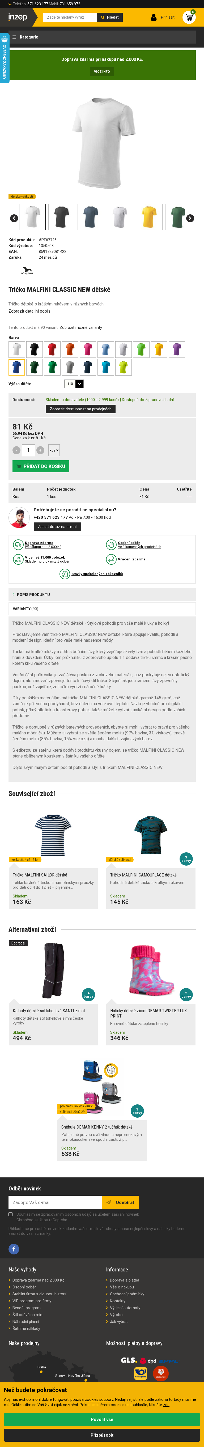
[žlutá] (159, 349)
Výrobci (116, 1314)
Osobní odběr (24, 1287)
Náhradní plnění (25, 1321)
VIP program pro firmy (31, 1301)
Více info (102, 72)
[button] (14, 218)
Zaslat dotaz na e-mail (57, 526)
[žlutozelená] (123, 367)
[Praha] (41, 1372)
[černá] (34, 349)
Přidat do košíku (44, 466)
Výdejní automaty (125, 1307)
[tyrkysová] (105, 367)
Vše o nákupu (122, 1287)
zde (166, 1405)
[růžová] (88, 349)
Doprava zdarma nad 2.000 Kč (38, 1280)
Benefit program (26, 1307)
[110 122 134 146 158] (74, 384)
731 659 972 (70, 4)
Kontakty (117, 1301)
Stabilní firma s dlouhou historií (39, 1294)
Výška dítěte (19, 383)
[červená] (52, 349)
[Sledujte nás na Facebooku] (13, 1249)
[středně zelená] (52, 367)
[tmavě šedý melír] (70, 367)
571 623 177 (37, 4)
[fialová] (177, 349)
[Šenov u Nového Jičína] (85, 1380)
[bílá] (16, 349)
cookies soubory (99, 1399)
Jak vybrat (119, 1321)
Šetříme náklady (26, 1328)
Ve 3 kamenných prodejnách (139, 545)
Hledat (113, 17)
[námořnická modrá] (88, 367)
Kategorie (28, 37)
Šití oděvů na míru (28, 1314)
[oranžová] (70, 349)
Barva (13, 337)
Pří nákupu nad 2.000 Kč (43, 545)
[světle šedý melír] (123, 349)
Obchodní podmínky (127, 1294)
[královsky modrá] (16, 367)
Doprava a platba (124, 1280)
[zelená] (141, 349)
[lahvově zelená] (34, 367)
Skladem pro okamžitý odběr (47, 559)
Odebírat (124, 1202)
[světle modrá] (105, 349)
